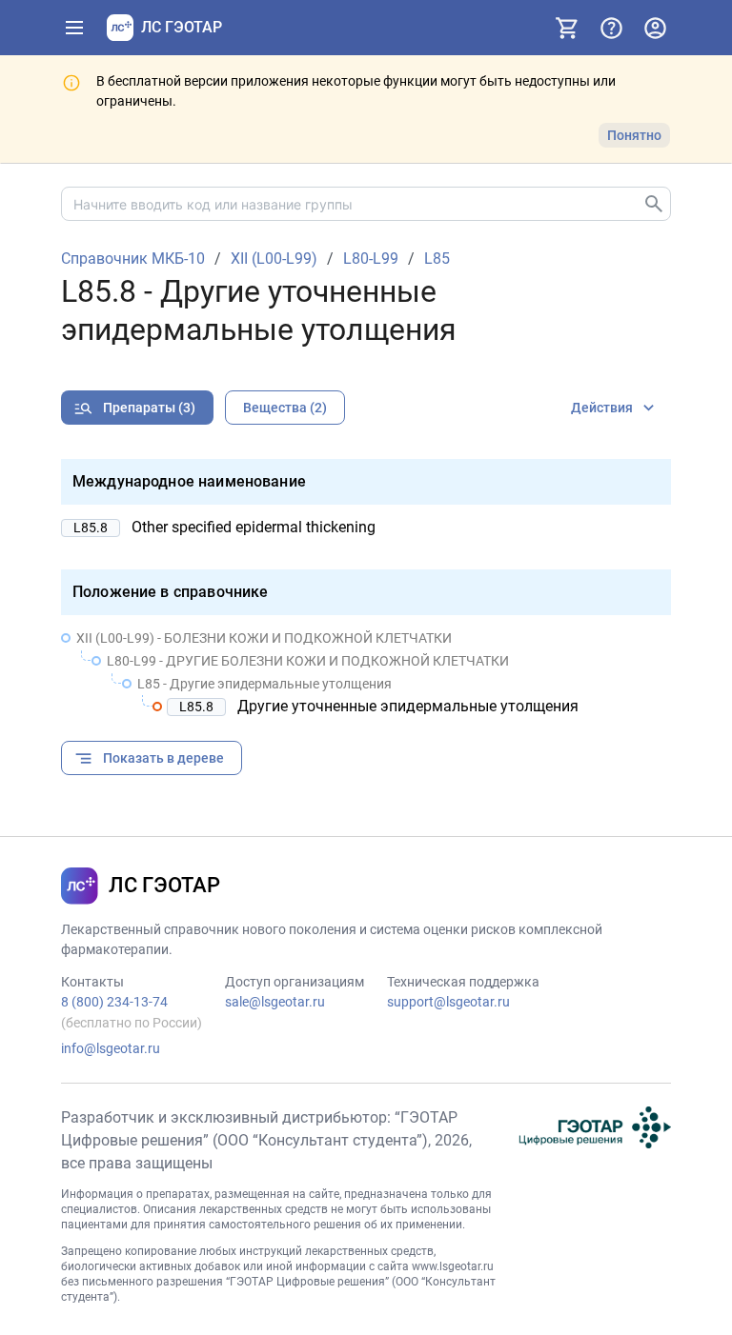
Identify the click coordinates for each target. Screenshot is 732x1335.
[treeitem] (366, 672)
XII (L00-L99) (274, 259)
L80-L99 (370, 259)
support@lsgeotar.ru (448, 1001)
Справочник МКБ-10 (133, 259)
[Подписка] (567, 27)
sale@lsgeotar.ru (275, 1001)
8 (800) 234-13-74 (114, 1001)
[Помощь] (611, 27)
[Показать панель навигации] (74, 27)
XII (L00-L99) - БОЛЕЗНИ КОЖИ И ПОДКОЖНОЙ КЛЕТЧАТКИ (264, 638)
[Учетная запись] (655, 27)
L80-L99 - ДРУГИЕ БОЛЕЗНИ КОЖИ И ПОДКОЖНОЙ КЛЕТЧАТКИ (308, 660)
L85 (437, 259)
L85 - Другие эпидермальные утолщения (264, 683)
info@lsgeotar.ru (110, 1048)
